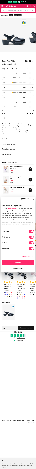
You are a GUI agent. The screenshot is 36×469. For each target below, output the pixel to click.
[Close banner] (33, 199)
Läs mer (4, 138)
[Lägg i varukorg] (30, 169)
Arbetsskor (17, 15)
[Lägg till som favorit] (4, 118)
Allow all (18, 262)
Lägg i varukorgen (26, 328)
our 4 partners (12, 208)
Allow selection (18, 268)
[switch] (31, 237)
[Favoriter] (31, 6)
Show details (26, 256)
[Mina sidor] (27, 6)
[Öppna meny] (2, 6)
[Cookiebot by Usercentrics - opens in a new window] (21, 199)
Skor (11, 15)
